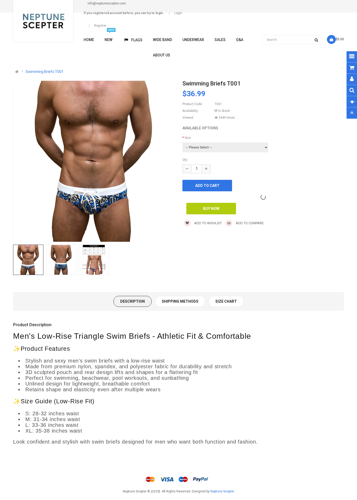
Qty (184, 160)
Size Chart (226, 301)
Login (178, 13)
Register (100, 25)
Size (188, 138)
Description (132, 301)
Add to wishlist (207, 223)
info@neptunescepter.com (107, 3)
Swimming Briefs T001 (45, 71)
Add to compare (249, 223)
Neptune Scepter (222, 491)
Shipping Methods (180, 301)
